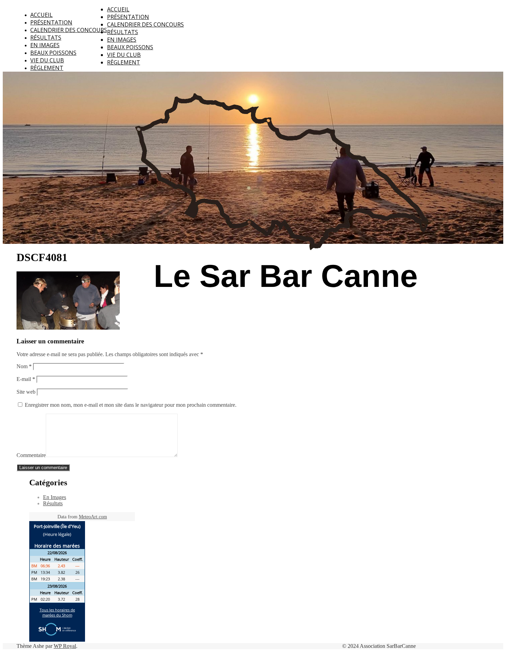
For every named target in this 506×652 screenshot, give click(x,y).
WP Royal (65, 646)
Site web (26, 392)
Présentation (51, 22)
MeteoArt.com (93, 516)
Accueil (41, 15)
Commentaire (31, 455)
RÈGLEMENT (46, 68)
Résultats (45, 37)
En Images (45, 45)
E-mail (26, 379)
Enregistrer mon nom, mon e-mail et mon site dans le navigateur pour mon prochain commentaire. (130, 405)
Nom (24, 366)
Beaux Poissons (53, 52)
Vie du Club (47, 60)
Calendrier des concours (68, 30)
